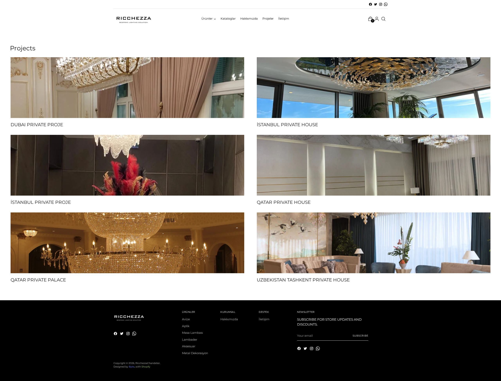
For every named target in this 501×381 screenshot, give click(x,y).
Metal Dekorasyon (195, 353)
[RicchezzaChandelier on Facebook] (370, 4)
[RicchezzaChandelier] (133, 18)
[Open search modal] (383, 19)
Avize (186, 319)
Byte (131, 366)
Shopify (145, 366)
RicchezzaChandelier (147, 363)
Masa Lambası (192, 333)
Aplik (185, 326)
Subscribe (360, 335)
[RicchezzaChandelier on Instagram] (380, 4)
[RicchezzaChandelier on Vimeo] (385, 4)
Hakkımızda (229, 319)
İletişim (264, 319)
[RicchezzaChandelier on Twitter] (375, 4)
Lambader (189, 339)
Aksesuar (188, 346)
